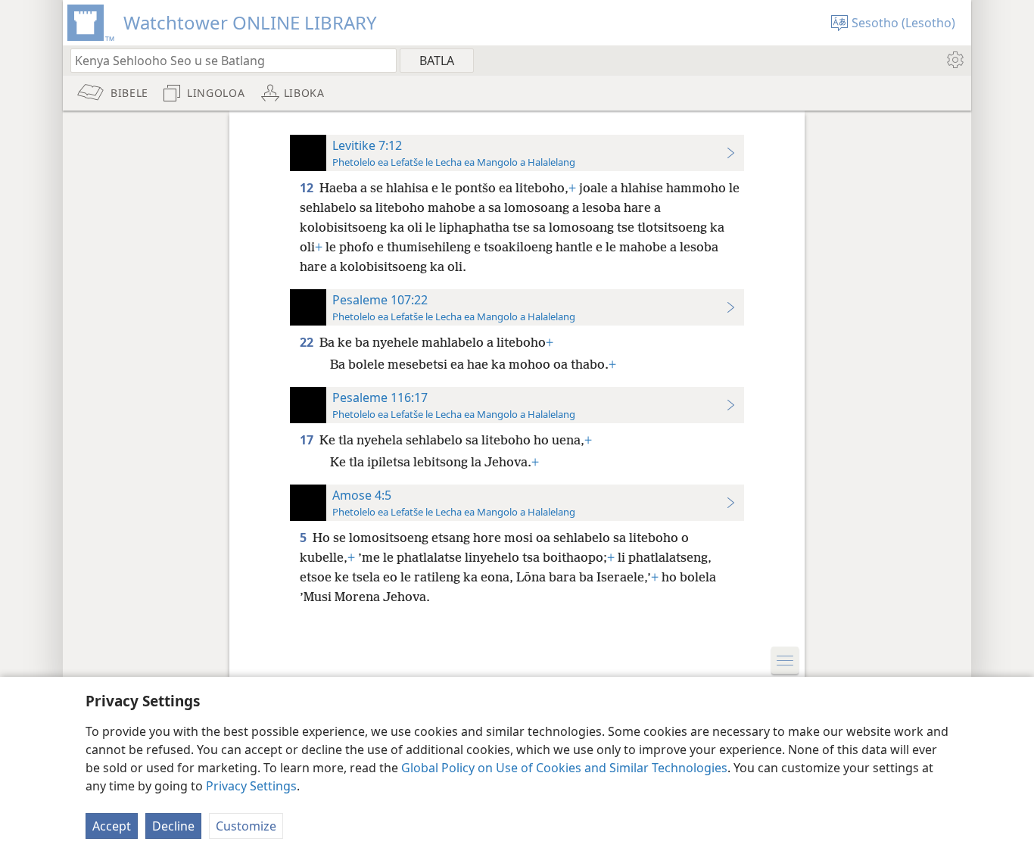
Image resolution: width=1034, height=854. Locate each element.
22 (308, 342)
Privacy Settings (251, 786)
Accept (111, 826)
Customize (246, 826)
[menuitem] (954, 60)
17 (308, 440)
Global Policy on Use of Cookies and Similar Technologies (564, 767)
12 (308, 187)
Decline (173, 826)
